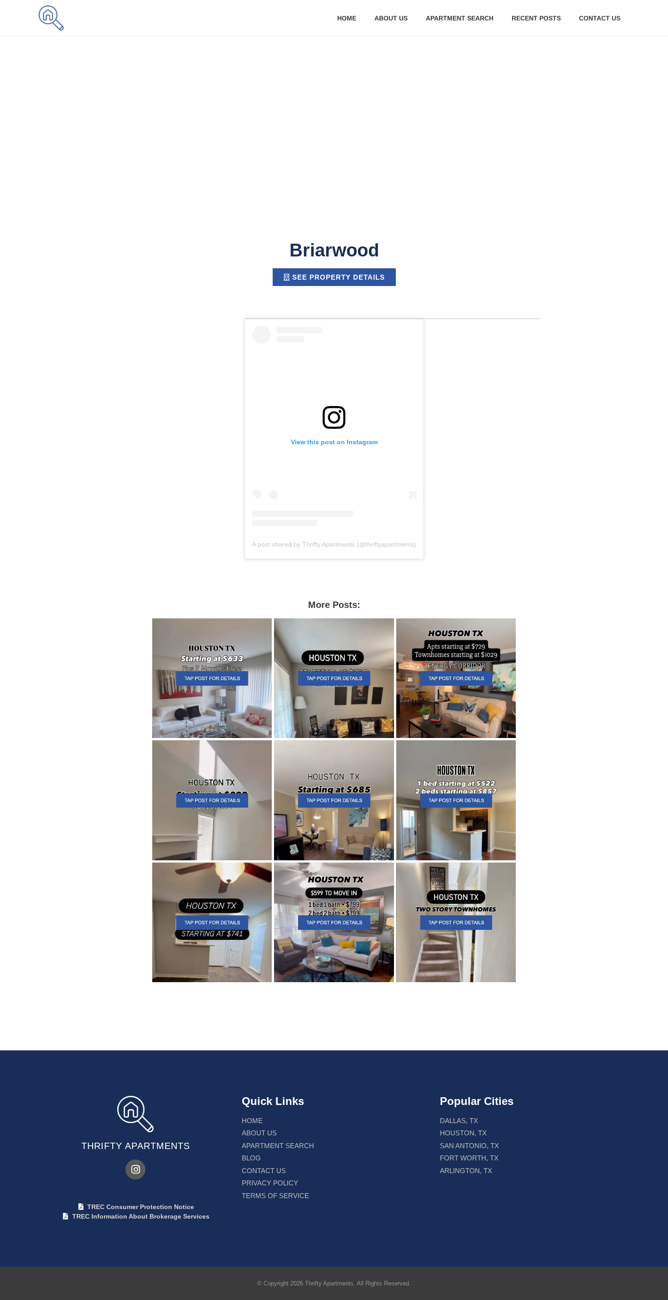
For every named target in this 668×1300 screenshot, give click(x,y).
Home (346, 18)
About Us (391, 18)
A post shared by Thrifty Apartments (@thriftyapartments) (334, 544)
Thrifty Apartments (135, 1146)
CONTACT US (599, 18)
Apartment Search (460, 18)
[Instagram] (135, 1169)
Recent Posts (536, 18)
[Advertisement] (334, 104)
